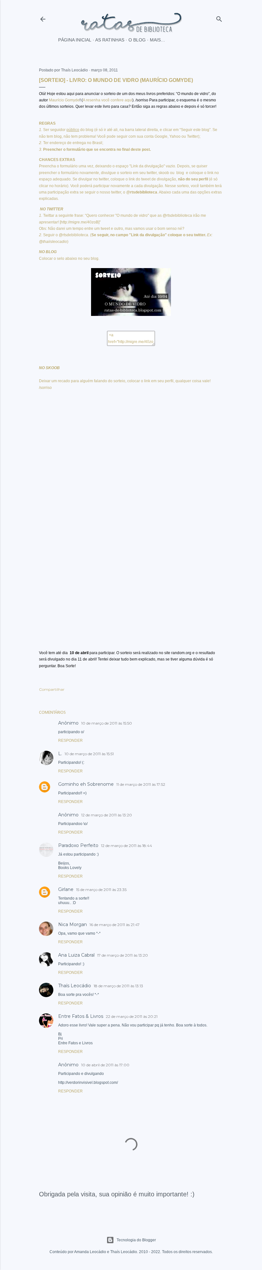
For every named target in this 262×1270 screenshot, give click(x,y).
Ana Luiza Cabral (76, 955)
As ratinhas (109, 39)
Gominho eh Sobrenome (86, 784)
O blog (137, 39)
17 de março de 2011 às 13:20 (122, 955)
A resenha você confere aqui (107, 100)
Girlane (65, 889)
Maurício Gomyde (64, 100)
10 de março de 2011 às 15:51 (89, 753)
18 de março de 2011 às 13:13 (118, 985)
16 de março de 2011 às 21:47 (114, 924)
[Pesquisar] (219, 17)
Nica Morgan (72, 924)
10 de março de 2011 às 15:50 (106, 723)
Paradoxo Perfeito (78, 845)
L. (60, 753)
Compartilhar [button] (52, 689)
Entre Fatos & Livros (80, 1016)
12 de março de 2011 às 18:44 (126, 845)
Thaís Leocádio (74, 986)
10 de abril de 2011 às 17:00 (105, 1064)
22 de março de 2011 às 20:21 (132, 1016)
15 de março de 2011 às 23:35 (101, 889)
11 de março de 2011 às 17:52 (140, 784)
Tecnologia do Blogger (136, 1240)
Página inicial (74, 39)
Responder (70, 740)
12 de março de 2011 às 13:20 (106, 815)
